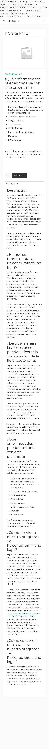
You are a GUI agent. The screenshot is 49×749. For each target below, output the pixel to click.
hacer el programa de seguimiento (23, 613)
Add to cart (19, 175)
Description (12, 183)
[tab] (24, 183)
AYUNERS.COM (11, 21)
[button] (44, 21)
